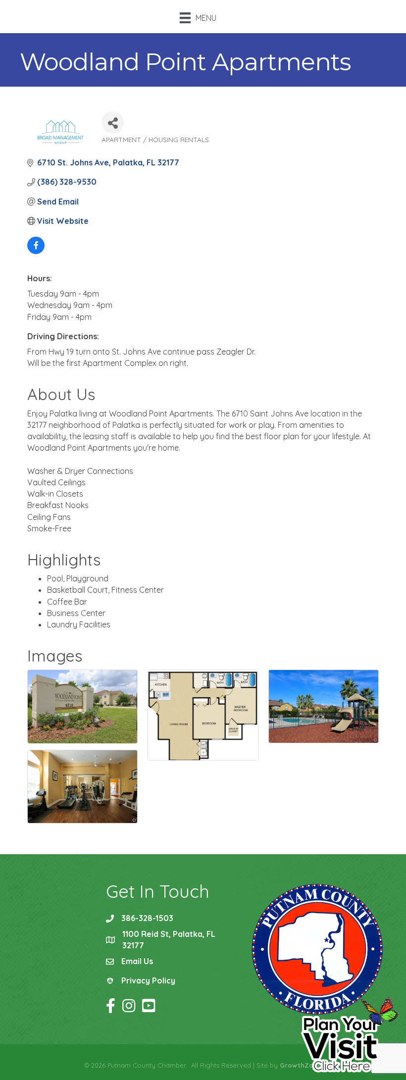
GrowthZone (300, 1065)
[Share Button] (113, 122)
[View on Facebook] (36, 251)
